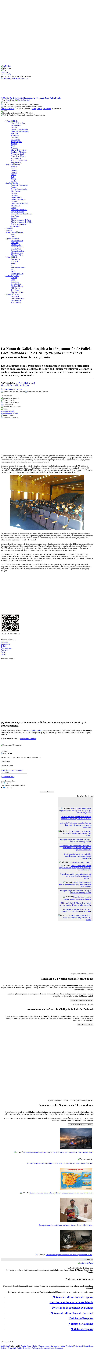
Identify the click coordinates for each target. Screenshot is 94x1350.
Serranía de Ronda (17, 154)
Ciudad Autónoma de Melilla (21, 222)
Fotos (34, 109)
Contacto (69, 1346)
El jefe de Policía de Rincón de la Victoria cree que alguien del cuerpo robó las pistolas (75, 904)
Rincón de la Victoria (18, 150)
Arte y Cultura (11, 232)
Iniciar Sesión (6, 74)
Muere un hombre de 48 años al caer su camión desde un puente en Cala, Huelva (76, 833)
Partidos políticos (17, 274)
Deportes (9, 230)
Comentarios (17, 389)
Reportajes (15, 296)
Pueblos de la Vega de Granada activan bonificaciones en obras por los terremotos (76, 910)
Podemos (14, 261)
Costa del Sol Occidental (20, 131)
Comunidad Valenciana (19, 204)
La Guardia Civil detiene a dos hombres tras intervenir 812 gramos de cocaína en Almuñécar (75, 825)
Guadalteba (15, 138)
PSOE (13, 272)
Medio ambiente (17, 286)
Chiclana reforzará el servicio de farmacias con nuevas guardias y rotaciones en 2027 (76, 818)
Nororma (14, 148)
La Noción (5, 98)
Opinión (9, 294)
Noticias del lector (17, 298)
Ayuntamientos (6, 648)
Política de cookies (23, 1348)
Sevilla (13, 181)
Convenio (4, 642)
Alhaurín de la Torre (18, 123)
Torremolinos (16, 158)
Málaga (8, 121)
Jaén (12, 177)
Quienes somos (43, 1346)
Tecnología (15, 290)
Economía (9, 228)
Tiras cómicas (16, 302)
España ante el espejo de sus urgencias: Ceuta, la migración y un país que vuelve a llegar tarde (75, 810)
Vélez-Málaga (16, 162)
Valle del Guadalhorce (19, 160)
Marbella (14, 144)
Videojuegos (15, 288)
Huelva (13, 175)
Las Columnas (16, 300)
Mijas (13, 146)
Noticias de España (82, 1329)
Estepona (14, 133)
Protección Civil (17, 241)
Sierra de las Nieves (18, 156)
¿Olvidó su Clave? (7, 777)
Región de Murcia (17, 212)
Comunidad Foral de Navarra (21, 214)
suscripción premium (34, 730)
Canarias (14, 193)
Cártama (14, 127)
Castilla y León (16, 197)
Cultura (13, 236)
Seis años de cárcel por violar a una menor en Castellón (80, 863)
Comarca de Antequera (19, 129)
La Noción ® (6, 1346)
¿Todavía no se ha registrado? (11, 770)
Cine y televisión (17, 292)
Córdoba (14, 171)
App (12, 100)
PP (12, 269)
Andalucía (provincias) (19, 185)
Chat (3, 100)
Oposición (4, 650)
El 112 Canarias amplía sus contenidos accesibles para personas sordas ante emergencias (77, 856)
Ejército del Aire (17, 253)
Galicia (13, 208)
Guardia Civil (16, 249)
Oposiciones (5, 644)
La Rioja (14, 218)
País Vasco (15, 216)
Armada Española (17, 251)
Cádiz (13, 168)
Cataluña (14, 201)
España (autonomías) (18, 224)
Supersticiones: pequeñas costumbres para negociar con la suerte (77, 898)
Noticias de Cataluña (81, 1323)
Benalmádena (16, 125)
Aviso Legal (78, 1346)
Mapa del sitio (32, 1346)
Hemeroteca (56, 109)
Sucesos (14, 278)
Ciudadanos (15, 259)
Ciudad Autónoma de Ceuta (21, 220)
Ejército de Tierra (17, 255)
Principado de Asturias (19, 189)
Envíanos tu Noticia (58, 1346)
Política (8, 257)
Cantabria (14, 195)
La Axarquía (15, 140)
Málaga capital (16, 142)
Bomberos (14, 243)
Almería (14, 166)
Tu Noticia (47, 109)
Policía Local (16, 245)
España (8, 183)
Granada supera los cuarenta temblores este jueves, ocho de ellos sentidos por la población (75, 876)
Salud (13, 280)
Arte (12, 234)
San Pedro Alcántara (23, 109)
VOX (13, 263)
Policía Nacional (17, 247)
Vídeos (39, 109)
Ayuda (23, 1346)
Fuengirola (15, 135)
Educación (15, 282)
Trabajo (3, 646)
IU (12, 265)
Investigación (16, 284)
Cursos (3, 654)
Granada (14, 173)
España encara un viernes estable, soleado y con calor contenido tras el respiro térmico (75, 884)
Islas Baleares (16, 191)
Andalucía (9, 164)
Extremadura (15, 206)
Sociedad (9, 276)
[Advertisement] (47, 17)
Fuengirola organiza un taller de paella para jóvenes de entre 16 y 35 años (75, 841)
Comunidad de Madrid (19, 210)
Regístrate (4, 72)
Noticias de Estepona (81, 1318)
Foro (8, 100)
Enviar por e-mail (7, 411)
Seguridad (9, 239)
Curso (3, 652)
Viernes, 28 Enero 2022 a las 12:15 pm (15, 385)
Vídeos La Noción (7, 109)
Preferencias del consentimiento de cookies (47, 1348)
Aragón (14, 187)
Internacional (14, 226)
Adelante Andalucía (18, 267)
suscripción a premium (28, 739)
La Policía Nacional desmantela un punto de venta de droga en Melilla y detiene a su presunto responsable (75, 848)
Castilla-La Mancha (18, 199)
